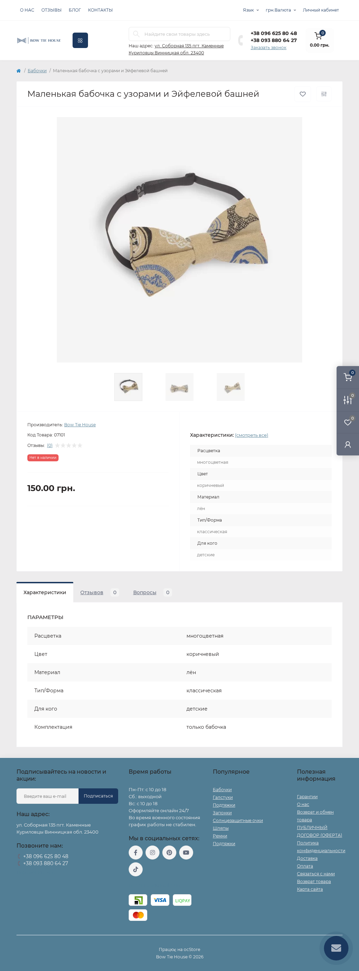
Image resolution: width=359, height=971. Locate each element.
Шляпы (221, 828)
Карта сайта (310, 889)
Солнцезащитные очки (238, 820)
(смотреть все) (251, 435)
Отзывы (51, 10)
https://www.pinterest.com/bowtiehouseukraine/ (169, 853)
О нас (27, 10)
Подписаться (98, 796)
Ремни (220, 835)
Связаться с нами (316, 873)
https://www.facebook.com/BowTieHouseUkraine (136, 853)
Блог (75, 10)
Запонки (222, 812)
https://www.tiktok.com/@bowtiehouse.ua (136, 869)
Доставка (307, 858)
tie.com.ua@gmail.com (154, 885)
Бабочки (37, 70)
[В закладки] (302, 94)
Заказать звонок (268, 47)
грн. (278, 10)
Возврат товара (314, 881)
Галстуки (223, 797)
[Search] (136, 34)
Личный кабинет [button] (321, 10)
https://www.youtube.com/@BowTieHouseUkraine (186, 853)
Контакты (100, 10)
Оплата (305, 866)
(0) (50, 445)
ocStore (192, 949)
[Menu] (80, 40)
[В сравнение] (324, 94)
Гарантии (307, 796)
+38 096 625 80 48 (274, 33)
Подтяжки (224, 805)
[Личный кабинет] (348, 444)
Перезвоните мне (35, 872)
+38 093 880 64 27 (274, 40)
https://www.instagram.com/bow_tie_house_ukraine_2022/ (152, 853)
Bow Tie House (80, 424)
